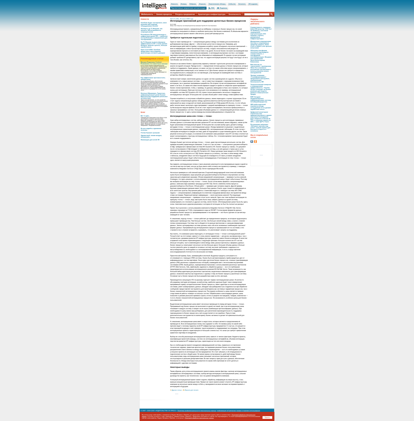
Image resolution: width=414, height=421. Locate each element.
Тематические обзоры (217, 4)
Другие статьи (177, 390)
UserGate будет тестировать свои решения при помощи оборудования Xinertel (154, 24)
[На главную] (154, 8)
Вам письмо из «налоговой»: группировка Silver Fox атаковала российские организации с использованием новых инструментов (260, 68)
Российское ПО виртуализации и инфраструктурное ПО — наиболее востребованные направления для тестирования (154, 37)
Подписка (223, 8)
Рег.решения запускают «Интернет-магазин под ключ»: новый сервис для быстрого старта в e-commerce (260, 128)
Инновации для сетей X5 (150, 140)
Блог (143, 112)
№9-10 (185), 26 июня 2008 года (181, 19)
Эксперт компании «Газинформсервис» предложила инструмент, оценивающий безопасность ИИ (260, 79)
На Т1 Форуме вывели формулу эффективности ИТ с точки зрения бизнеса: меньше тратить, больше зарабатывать (154, 44)
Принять (267, 417)
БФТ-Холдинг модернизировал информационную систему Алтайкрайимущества (260, 99)
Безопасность (235, 14)
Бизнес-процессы (164, 14)
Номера (184, 4)
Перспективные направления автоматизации (188, 8)
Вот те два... (145, 116)
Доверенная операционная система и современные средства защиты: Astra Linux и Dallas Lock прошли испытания (261, 45)
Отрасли (202, 4)
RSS (212, 8)
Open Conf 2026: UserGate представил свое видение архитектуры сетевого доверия (153, 51)
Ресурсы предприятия (185, 14)
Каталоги (241, 4)
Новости (174, 4)
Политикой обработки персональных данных (199, 418)
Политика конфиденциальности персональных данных (196, 411)
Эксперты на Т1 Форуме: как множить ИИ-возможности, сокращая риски (151, 30)
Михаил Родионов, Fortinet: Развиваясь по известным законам (154, 63)
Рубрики (193, 4)
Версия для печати (191, 390)
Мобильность (147, 14)
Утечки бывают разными (150, 133)
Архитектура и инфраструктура (211, 14)
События (232, 4)
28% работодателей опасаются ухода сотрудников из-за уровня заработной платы (260, 107)
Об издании (253, 4)
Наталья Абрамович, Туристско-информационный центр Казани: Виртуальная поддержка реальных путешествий (154, 95)
